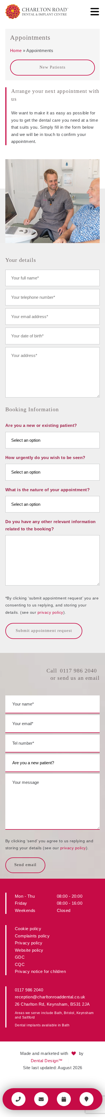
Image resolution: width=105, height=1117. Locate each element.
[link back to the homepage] (36, 11)
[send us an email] (41, 1099)
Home (16, 50)
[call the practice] (18, 1099)
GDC (20, 957)
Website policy (29, 950)
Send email (25, 864)
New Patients (52, 67)
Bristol (69, 1013)
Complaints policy (32, 935)
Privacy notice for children (40, 971)
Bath (58, 1013)
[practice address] (87, 1099)
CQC (20, 964)
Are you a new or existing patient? (41, 425)
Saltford (28, 1017)
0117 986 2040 (78, 670)
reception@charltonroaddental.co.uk (50, 996)
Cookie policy (28, 928)
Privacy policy (29, 942)
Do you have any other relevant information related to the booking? (50, 525)
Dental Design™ (47, 1060)
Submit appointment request (44, 630)
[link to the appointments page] (64, 1099)
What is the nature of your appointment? (47, 489)
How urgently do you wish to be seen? (45, 457)
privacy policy (50, 612)
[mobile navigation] (95, 12)
